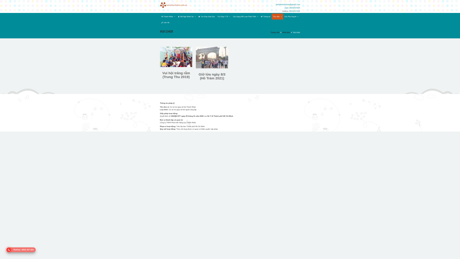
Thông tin (266, 17)
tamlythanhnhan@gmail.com (288, 4)
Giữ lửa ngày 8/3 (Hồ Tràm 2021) (212, 76)
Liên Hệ (166, 23)
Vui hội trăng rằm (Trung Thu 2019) (176, 75)
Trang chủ (274, 32)
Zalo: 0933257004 (292, 8)
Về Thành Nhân (167, 17)
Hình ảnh (286, 32)
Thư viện (276, 17)
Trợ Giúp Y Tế (222, 17)
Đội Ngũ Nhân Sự (187, 17)
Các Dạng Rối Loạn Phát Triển (244, 17)
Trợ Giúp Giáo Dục (208, 17)
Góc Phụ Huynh (290, 17)
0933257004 (294, 11)
